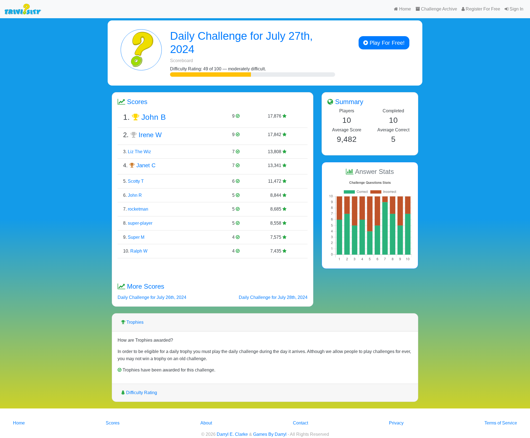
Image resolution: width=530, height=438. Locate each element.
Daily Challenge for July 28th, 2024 (273, 297)
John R (135, 195)
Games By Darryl (270, 434)
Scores (113, 423)
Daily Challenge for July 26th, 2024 (152, 297)
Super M (136, 237)
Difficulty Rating (141, 392)
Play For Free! (386, 43)
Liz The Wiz (139, 151)
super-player (140, 223)
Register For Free (482, 9)
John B (153, 117)
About (206, 423)
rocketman (138, 209)
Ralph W (138, 251)
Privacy (396, 423)
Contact (300, 423)
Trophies (134, 322)
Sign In (515, 9)
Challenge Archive (438, 9)
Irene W (150, 135)
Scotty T (136, 181)
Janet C (145, 165)
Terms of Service (500, 423)
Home (404, 9)
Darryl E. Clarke (232, 434)
